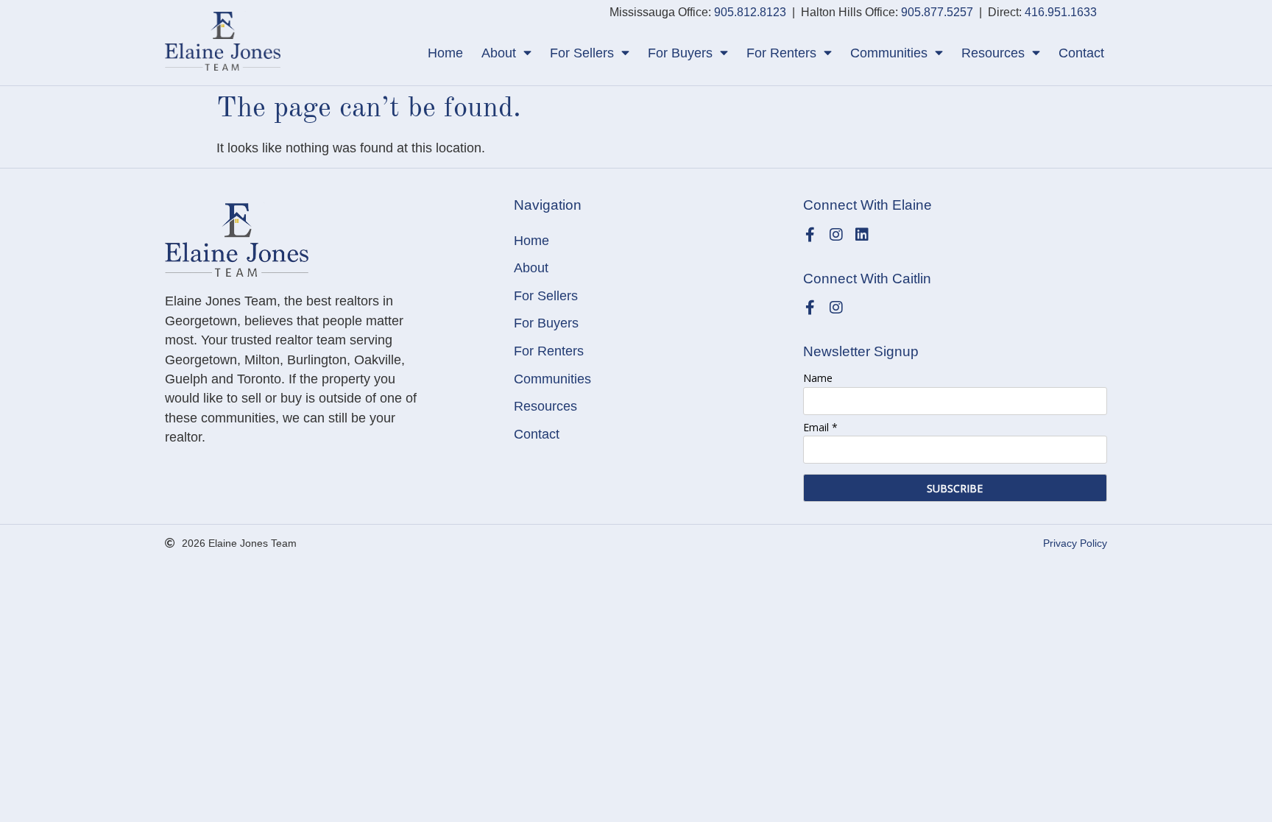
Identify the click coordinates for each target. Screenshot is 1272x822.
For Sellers (582, 53)
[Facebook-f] (810, 234)
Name (818, 378)
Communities (889, 53)
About (498, 53)
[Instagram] (836, 234)
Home (445, 53)
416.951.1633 (1061, 12)
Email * (820, 427)
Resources (993, 53)
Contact (1081, 53)
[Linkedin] (862, 234)
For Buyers (680, 53)
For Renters (781, 53)
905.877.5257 (937, 12)
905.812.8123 (750, 12)
